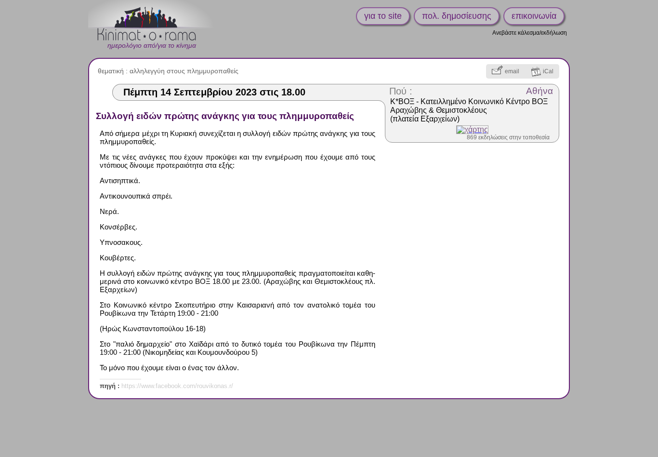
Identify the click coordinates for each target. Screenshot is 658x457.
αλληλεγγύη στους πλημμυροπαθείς (184, 71)
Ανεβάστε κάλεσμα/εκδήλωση (529, 32)
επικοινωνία (534, 16)
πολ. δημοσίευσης (456, 16)
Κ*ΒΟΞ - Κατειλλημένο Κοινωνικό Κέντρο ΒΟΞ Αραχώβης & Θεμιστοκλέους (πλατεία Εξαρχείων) (469, 110)
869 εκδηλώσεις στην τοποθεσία (508, 137)
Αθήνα (539, 91)
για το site (383, 16)
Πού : (400, 91)
